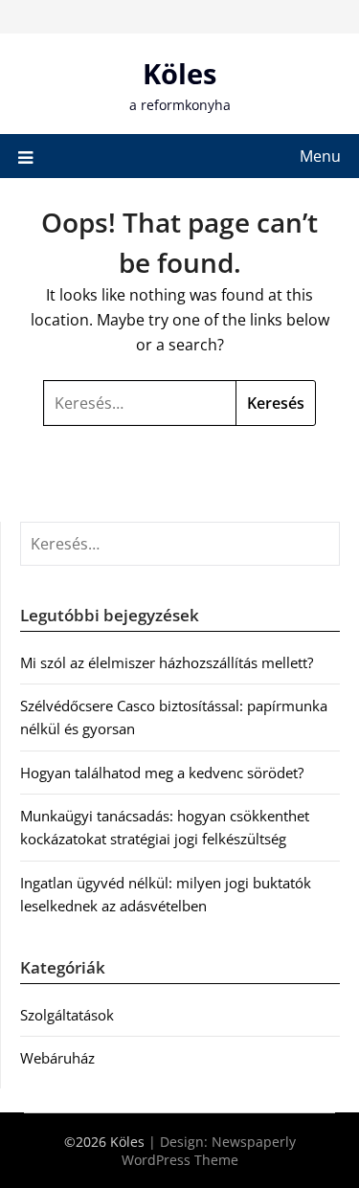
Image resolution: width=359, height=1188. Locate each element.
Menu (320, 156)
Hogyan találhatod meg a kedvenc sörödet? (161, 772)
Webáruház (57, 1057)
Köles (179, 73)
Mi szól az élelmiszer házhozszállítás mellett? (166, 662)
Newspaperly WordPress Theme (209, 1150)
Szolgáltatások (67, 1014)
